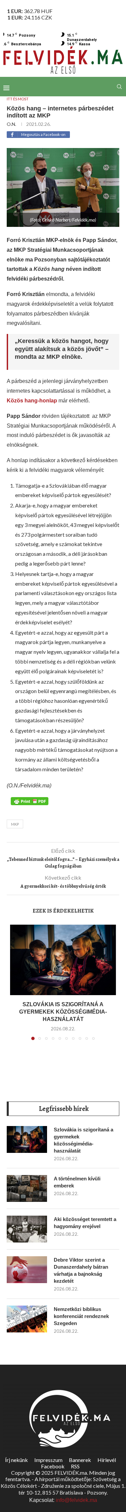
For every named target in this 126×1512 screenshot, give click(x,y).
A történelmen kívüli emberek (77, 1182)
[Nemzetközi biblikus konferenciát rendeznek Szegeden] (27, 1319)
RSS (75, 1466)
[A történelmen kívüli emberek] (27, 1188)
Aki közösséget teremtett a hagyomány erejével (85, 1222)
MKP (15, 824)
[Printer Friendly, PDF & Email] (29, 800)
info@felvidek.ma (76, 1500)
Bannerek (80, 1460)
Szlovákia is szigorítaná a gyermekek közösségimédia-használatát (63, 1012)
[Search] (119, 86)
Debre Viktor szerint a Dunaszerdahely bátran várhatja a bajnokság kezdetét (81, 1270)
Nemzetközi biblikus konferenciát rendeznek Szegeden (81, 1316)
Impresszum (48, 1460)
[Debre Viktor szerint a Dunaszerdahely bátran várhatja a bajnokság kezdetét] (27, 1269)
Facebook (53, 1466)
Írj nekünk (16, 1460)
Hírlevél (106, 1460)
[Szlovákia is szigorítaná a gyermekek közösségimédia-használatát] (63, 960)
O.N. (11, 124)
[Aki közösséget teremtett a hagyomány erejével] (27, 1229)
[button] (16, 986)
